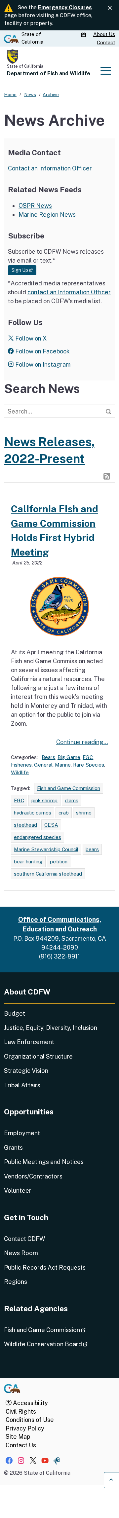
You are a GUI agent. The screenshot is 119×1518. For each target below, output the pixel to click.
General (43, 765)
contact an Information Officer (69, 292)
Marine (63, 765)
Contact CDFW (24, 1238)
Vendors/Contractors (33, 1176)
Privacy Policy (25, 1428)
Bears (48, 757)
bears (92, 849)
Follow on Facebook (42, 351)
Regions (15, 1281)
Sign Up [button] (24, 270)
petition (58, 861)
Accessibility (30, 1402)
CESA (51, 825)
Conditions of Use (30, 1419)
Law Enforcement (29, 1041)
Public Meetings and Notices (44, 1161)
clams (71, 800)
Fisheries (21, 765)
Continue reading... (82, 742)
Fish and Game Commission (68, 788)
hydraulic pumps (32, 812)
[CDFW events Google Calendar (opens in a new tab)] (84, 34)
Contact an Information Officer (50, 168)
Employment (22, 1133)
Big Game (69, 757)
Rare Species (88, 765)
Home (10, 94)
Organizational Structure (38, 1056)
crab (64, 812)
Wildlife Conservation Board (59, 1344)
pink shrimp (44, 800)
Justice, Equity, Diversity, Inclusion (50, 1027)
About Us (104, 34)
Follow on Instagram (42, 364)
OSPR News (35, 205)
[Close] (109, 8)
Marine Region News (47, 214)
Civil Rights (21, 1411)
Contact (106, 42)
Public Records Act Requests (45, 1267)
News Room (21, 1252)
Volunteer (17, 1190)
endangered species (37, 837)
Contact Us (21, 1445)
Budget (14, 1013)
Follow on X (30, 338)
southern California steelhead (48, 874)
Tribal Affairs (22, 1085)
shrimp (84, 812)
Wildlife (20, 772)
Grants (13, 1147)
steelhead (25, 825)
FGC (88, 757)
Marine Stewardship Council (46, 849)
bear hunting (28, 861)
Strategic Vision (26, 1070)
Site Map (18, 1436)
